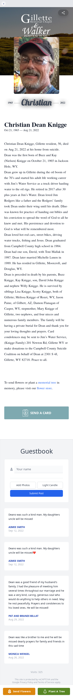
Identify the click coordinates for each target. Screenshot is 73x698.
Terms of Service (46, 682)
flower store (44, 388)
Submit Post (36, 493)
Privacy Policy (26, 682)
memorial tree (47, 382)
